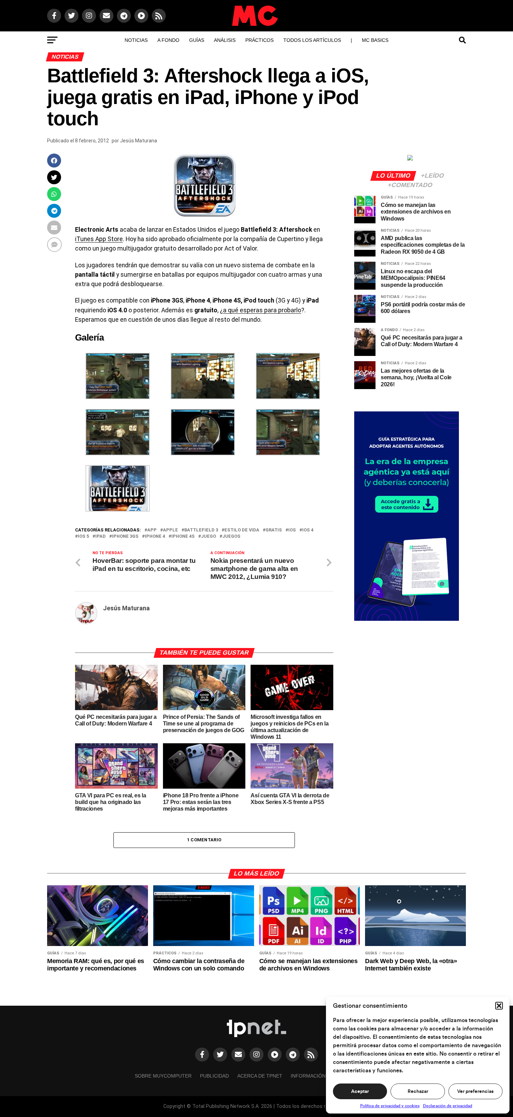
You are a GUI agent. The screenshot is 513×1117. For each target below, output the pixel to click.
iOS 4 (307, 530)
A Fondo (168, 40)
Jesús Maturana (138, 140)
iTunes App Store (99, 239)
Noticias (136, 40)
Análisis (225, 40)
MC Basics (375, 40)
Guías (196, 40)
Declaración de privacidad (447, 1106)
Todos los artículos (312, 40)
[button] (499, 1005)
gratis (274, 530)
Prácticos (259, 40)
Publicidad (214, 1076)
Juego (208, 536)
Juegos (231, 536)
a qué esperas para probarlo (262, 310)
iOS (292, 530)
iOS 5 (83, 536)
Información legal (317, 1076)
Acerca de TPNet (259, 1076)
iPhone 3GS (125, 536)
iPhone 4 (155, 536)
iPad (100, 536)
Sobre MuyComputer (163, 1076)
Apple (170, 530)
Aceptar (360, 1091)
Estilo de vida (241, 530)
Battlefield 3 (201, 530)
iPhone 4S (183, 536)
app (152, 530)
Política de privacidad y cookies (389, 1106)
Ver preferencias (475, 1091)
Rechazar (418, 1091)
